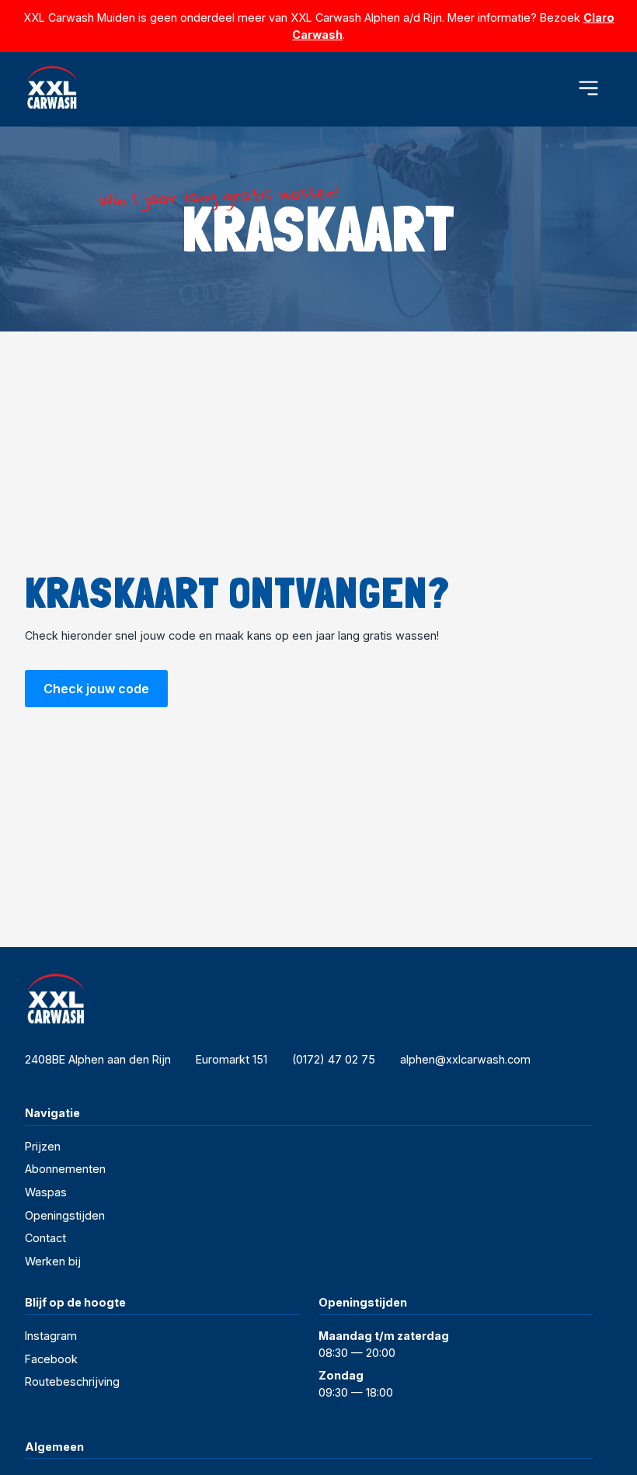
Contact (45, 1237)
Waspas (46, 1192)
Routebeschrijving (72, 1381)
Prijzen (43, 1146)
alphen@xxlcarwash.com (465, 1059)
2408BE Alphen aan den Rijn (98, 1059)
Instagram (51, 1335)
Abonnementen (65, 1168)
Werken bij (53, 1261)
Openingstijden (65, 1215)
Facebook (51, 1359)
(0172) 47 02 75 (333, 1059)
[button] (588, 89)
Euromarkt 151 (231, 1059)
